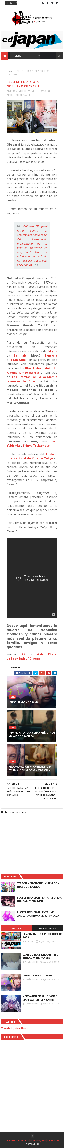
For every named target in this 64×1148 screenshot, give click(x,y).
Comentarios (47, 928)
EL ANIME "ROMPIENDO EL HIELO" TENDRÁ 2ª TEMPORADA (41, 956)
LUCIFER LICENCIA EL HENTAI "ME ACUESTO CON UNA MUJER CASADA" (38, 914)
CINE (9, 91)
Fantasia (51, 355)
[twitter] (52, 3)
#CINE (12, 697)
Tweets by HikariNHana (15, 1028)
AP (23, 654)
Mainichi (50, 368)
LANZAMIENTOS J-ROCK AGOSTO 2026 (42, 935)
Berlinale (20, 355)
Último (16, 928)
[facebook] (48, 3)
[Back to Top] (32, 1136)
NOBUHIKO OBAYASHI (18, 95)
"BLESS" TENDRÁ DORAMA (23, 702)
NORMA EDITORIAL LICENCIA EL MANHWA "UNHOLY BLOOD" (40, 998)
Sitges (52, 351)
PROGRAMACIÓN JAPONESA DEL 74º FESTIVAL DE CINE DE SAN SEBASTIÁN (30, 768)
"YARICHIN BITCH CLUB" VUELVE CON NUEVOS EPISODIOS (38, 885)
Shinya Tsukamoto (36, 446)
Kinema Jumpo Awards (23, 373)
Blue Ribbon (33, 368)
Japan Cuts (18, 360)
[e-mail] (57, 3)
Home (10, 71)
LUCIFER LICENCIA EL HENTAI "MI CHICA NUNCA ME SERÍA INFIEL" (39, 899)
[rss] (43, 3)
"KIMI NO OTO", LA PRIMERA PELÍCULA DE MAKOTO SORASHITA (32, 734)
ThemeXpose (32, 1143)
